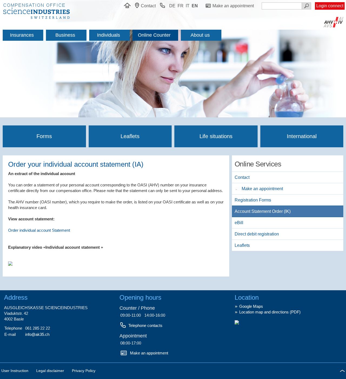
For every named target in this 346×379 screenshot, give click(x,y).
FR (181, 6)
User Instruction (15, 370)
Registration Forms (253, 200)
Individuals (108, 35)
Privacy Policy (83, 370)
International (302, 136)
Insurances (22, 35)
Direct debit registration (257, 234)
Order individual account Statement (39, 230)
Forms (44, 136)
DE (172, 6)
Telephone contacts (145, 325)
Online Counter (154, 35)
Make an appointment (262, 188)
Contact (242, 177)
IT (187, 6)
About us (200, 35)
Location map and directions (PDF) (270, 312)
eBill (239, 222)
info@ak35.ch (37, 334)
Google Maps (251, 306)
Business (65, 35)
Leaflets (130, 136)
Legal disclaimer (50, 370)
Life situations (215, 136)
